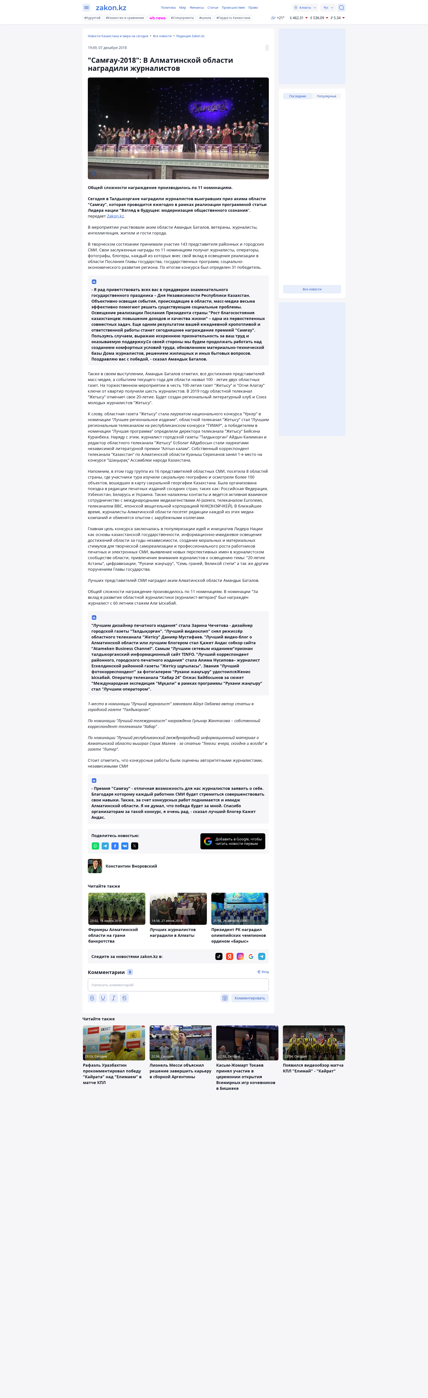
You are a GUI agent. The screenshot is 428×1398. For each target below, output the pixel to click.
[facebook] (115, 846)
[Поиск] (341, 8)
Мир (182, 7)
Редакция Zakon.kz (190, 36)
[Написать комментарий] (178, 984)
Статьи (213, 7)
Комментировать (250, 998)
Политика (168, 7)
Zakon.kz (115, 216)
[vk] (125, 846)
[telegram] (105, 846)
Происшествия (233, 7)
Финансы (197, 7)
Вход (265, 972)
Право (253, 7)
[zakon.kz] (111, 7)
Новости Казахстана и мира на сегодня (118, 36)
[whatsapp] (95, 846)
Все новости (162, 36)
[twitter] (135, 846)
